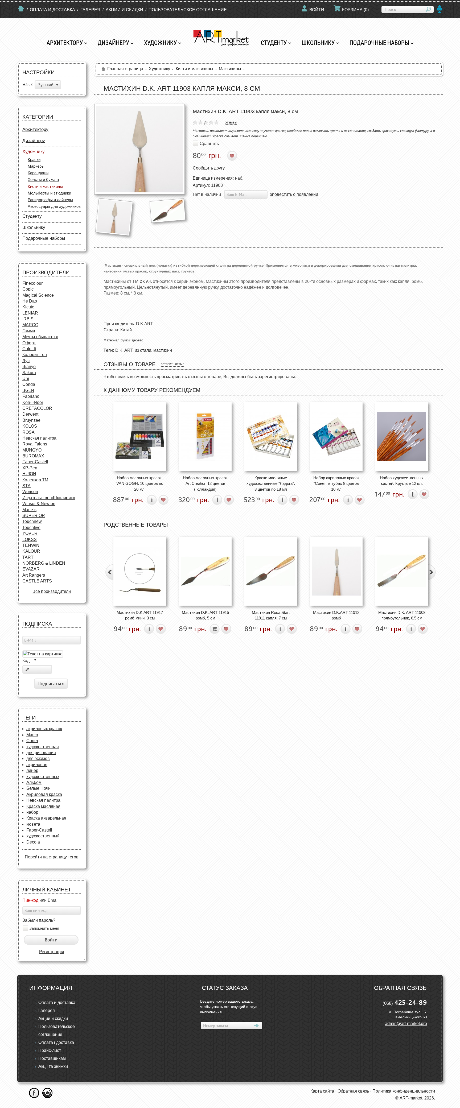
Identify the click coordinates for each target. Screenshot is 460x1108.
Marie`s (29, 509)
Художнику (160, 43)
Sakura (29, 372)
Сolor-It (29, 348)
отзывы (231, 122)
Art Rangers (33, 575)
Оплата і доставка (56, 1042)
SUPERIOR (33, 515)
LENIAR (30, 313)
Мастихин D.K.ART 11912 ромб (336, 615)
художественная (42, 747)
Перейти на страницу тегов (52, 857)
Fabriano (30, 396)
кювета (33, 824)
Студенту (274, 43)
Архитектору (65, 43)
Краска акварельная (46, 818)
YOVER (30, 533)
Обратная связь (353, 1091)
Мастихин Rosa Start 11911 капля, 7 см (271, 615)
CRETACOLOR (37, 408)
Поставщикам (52, 1058)
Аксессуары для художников (54, 206)
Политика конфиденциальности (403, 1091)
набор (32, 812)
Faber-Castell (35, 462)
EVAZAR (31, 569)
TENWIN (30, 545)
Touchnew (32, 521)
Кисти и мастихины (45, 186)
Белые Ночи (38, 788)
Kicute (28, 307)
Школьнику (318, 43)
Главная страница (125, 69)
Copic (28, 289)
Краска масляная (43, 806)
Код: (29, 660)
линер (32, 770)
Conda (28, 384)
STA (26, 485)
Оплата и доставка (52, 9)
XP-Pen (29, 468)
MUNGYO (32, 450)
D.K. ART (124, 350)
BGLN (28, 390)
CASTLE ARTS (37, 581)
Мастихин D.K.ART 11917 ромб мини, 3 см (140, 615)
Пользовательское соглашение (188, 9)
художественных (42, 776)
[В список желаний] (232, 156)
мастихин (162, 350)
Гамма (28, 331)
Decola (33, 842)
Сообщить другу (209, 168)
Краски (34, 159)
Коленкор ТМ (35, 480)
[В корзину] (215, 629)
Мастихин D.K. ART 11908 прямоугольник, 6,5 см (401, 615)
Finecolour (32, 283)
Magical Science (38, 295)
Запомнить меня (44, 928)
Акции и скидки (124, 9)
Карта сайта (322, 1091)
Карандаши (38, 173)
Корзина (355, 9)
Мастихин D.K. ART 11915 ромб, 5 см (205, 615)
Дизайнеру (113, 43)
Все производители (51, 591)
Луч (26, 360)
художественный (43, 836)
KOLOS (29, 426)
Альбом (34, 782)
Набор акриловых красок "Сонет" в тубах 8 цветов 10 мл (336, 483)
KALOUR (31, 551)
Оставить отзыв (172, 364)
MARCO (30, 325)
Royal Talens (34, 444)
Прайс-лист (49, 1050)
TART (28, 557)
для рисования (41, 752)
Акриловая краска (44, 794)
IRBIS (28, 319)
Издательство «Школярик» (48, 497)
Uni (25, 378)
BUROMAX (33, 456)
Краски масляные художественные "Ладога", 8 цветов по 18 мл (271, 483)
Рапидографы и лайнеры (50, 199)
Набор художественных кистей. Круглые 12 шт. (402, 481)
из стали (143, 350)
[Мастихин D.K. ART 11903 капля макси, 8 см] (139, 149)
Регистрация (51, 951)
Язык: (28, 84)
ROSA (28, 432)
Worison (30, 491)
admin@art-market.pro (406, 1023)
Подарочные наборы (379, 43)
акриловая (36, 764)
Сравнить (209, 143)
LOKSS (29, 539)
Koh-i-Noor (32, 402)
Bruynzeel (32, 420)
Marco (32, 735)
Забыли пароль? (38, 920)
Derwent (30, 414)
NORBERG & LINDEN (43, 563)
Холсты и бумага (43, 179)
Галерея (90, 9)
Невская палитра (39, 438)
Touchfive (31, 527)
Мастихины (230, 69)
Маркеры (36, 166)
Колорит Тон (34, 354)
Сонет (32, 740)
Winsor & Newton (38, 503)
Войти (316, 9)
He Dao (29, 301)
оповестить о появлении (294, 194)
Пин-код (30, 900)
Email (53, 900)
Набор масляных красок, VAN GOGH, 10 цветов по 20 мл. (139, 483)
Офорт (29, 343)
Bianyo (29, 366)
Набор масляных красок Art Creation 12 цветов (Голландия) (205, 483)
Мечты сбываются (40, 336)
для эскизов (38, 758)
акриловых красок (44, 728)
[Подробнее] (152, 500)
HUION (29, 474)
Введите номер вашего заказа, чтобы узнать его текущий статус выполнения (228, 1006)
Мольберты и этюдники (49, 193)
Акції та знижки (53, 1066)
